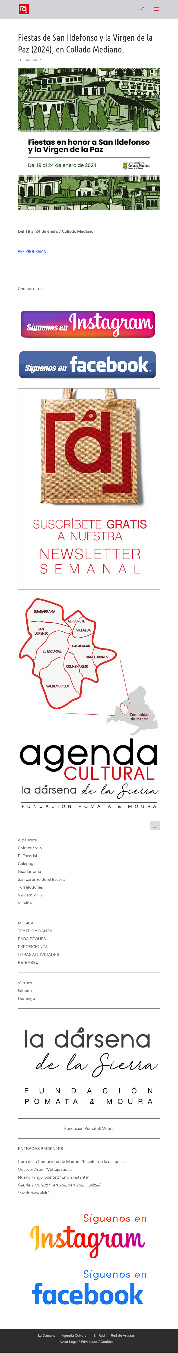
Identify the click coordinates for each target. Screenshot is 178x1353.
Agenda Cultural (74, 1335)
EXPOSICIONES (33, 946)
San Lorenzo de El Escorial (42, 879)
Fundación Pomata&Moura (89, 1128)
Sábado (25, 990)
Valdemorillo (30, 895)
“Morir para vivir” (33, 1192)
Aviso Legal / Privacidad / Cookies (86, 1342)
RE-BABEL (28, 962)
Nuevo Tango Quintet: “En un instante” (53, 1177)
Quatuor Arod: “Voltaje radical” (46, 1169)
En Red (99, 1335)
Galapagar (27, 863)
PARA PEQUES (32, 938)
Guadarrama (29, 871)
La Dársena (47, 1335)
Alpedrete (27, 840)
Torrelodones (30, 887)
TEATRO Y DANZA (35, 930)
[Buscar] (155, 825)
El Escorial (27, 855)
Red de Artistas (123, 1335)
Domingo (26, 998)
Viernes (25, 982)
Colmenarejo (30, 847)
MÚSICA (26, 923)
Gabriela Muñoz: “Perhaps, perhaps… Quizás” (60, 1185)
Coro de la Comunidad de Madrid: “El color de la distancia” (72, 1161)
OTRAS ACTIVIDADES (38, 954)
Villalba (25, 902)
